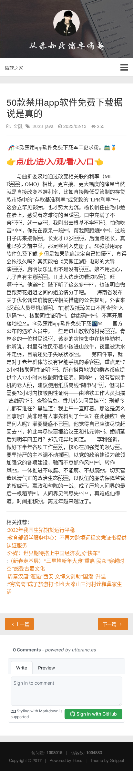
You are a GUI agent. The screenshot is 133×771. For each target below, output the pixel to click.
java (49, 126)
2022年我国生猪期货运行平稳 (41, 529)
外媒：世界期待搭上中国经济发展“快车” (54, 553)
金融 (18, 126)
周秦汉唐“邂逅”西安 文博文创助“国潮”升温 (57, 576)
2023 (38, 126)
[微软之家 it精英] (66, 23)
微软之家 (14, 67)
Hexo (77, 760)
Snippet (117, 760)
